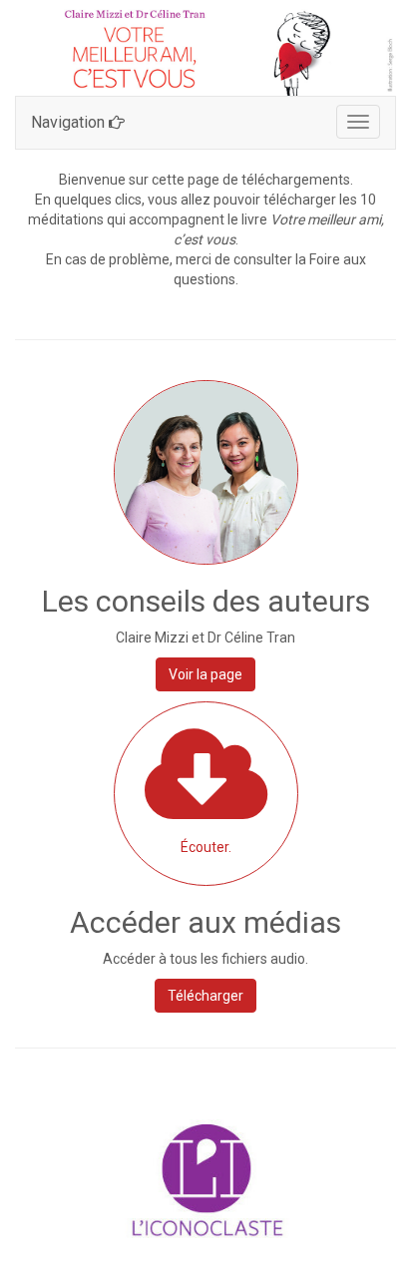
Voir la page (205, 674)
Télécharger (205, 996)
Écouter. (206, 847)
